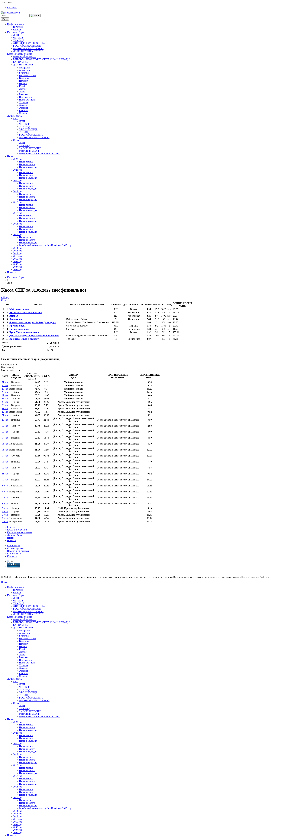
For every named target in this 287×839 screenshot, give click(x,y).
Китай (22, 86)
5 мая (5, 508)
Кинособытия (14, 553)
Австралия (24, 67)
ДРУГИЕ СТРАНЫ (23, 64)
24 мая (5, 405)
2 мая (5, 518)
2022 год (17, 159)
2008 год (17, 264)
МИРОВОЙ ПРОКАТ (24, 56)
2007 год (17, 267)
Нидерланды (25, 97)
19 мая (5, 425)
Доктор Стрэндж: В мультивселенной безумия (34, 335)
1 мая (5, 521)
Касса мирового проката (19, 54)
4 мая (5, 511)
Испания (23, 81)
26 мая (5, 398)
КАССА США (20, 62)
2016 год (17, 223)
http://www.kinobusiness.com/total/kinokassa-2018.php (45, 245)
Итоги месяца (26, 161)
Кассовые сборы (15, 32)
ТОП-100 (24, 132)
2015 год (17, 234)
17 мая (5, 437)
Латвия (22, 89)
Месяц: (4, 370)
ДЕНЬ (16, 35)
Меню (5, 19)
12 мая (5, 467)
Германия (24, 78)
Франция (23, 105)
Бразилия (24, 72)
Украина (23, 102)
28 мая (5, 392)
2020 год (17, 180)
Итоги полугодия (28, 167)
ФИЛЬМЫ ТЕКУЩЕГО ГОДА (29, 43)
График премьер (15, 24)
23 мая (5, 408)
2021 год (17, 169)
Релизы (11, 527)
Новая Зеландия (27, 99)
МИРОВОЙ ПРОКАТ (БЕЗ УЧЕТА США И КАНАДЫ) (41, 59)
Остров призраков (19, 329)
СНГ (15, 118)
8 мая (5, 491)
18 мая (5, 431)
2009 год (17, 261)
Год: (3, 367)
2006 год (17, 269)
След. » (5, 300)
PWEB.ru (264, 577)
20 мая (5, 419)
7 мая (5, 497)
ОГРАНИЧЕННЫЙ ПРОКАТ (28, 48)
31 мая (5, 382)
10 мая (5, 479)
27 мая (5, 395)
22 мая (5, 412)
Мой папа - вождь (19, 309)
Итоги (10, 156)
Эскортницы (16, 319)
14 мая (5, 455)
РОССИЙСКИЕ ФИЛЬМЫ (27, 45)
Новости (11, 272)
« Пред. (5, 297)
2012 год (17, 253)
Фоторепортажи (15, 548)
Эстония (23, 107)
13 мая (5, 461)
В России (18, 27)
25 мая (5, 402)
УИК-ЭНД (18, 40)
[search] (35, 15)
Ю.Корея (23, 110)
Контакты (12, 7)
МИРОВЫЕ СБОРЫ (29, 151)
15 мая (5, 449)
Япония (23, 113)
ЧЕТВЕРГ (18, 37)
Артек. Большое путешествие (25, 312)
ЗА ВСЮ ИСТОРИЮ (30, 148)
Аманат (13, 316)
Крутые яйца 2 (17, 325)
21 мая (5, 415)
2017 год (17, 213)
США (16, 140)
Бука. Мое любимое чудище (24, 332)
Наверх (5, 582)
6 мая (5, 503)
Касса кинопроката (17, 529)
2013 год (17, 250)
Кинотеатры (13, 545)
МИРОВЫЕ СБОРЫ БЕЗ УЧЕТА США (39, 153)
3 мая (5, 515)
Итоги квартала (27, 164)
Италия (23, 83)
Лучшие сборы (14, 116)
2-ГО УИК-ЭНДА (28, 129)
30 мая (5, 385)
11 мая (5, 473)
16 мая (5, 443)
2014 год (17, 248)
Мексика (23, 94)
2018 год (17, 202)
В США (17, 29)
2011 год (17, 256)
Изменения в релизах (18, 551)
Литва (22, 91)
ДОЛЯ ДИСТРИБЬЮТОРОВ (28, 51)
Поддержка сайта (250, 577)
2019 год (17, 191)
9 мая (5, 485)
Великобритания (27, 75)
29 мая (5, 388)
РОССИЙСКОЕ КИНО (31, 134)
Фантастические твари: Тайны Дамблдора (32, 322)
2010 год (17, 258)
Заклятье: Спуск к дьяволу (24, 339)
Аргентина (24, 70)
